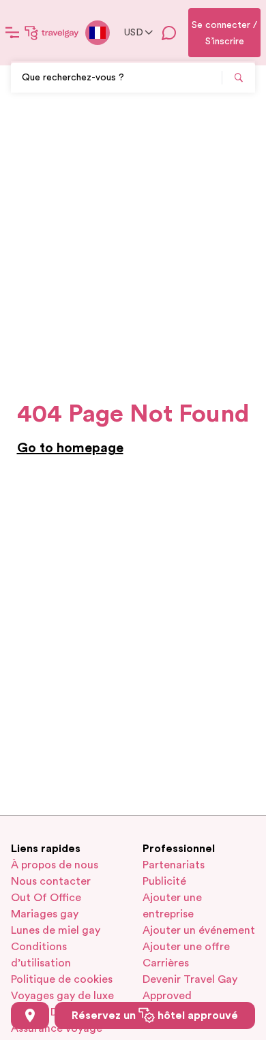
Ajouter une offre (186, 946)
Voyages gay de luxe (62, 995)
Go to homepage (70, 448)
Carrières (166, 963)
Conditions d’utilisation (41, 954)
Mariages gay (44, 914)
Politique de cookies (62, 979)
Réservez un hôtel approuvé (155, 1015)
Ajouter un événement (199, 930)
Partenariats (174, 865)
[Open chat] (169, 33)
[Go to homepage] (52, 32)
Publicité (164, 881)
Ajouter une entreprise (172, 905)
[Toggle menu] (12, 33)
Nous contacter (51, 881)
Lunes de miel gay (55, 930)
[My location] (30, 1015)
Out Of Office (46, 897)
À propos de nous (54, 865)
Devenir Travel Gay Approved (190, 987)
